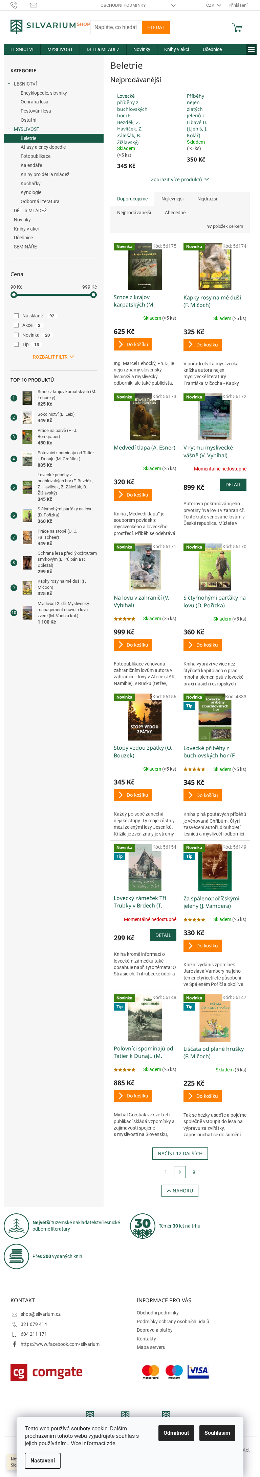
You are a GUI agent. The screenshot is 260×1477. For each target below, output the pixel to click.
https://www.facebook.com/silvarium (60, 1344)
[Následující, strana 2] (180, 1172)
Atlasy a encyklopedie (43, 147)
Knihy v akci (26, 229)
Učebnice (23, 237)
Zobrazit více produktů (176, 179)
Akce (31, 325)
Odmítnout (176, 1433)
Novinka (36, 335)
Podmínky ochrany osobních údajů (173, 1321)
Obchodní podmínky (123, 5)
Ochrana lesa (34, 101)
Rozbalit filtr (50, 357)
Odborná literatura (40, 201)
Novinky (22, 219)
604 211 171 (34, 1334)
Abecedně (175, 212)
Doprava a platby (155, 1330)
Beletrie (28, 138)
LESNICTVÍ (25, 84)
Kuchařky (31, 183)
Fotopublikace (35, 156)
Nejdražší (207, 198)
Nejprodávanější (134, 212)
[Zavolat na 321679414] (20, 4)
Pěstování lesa (36, 111)
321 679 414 (34, 1324)
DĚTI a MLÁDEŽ (30, 210)
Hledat (156, 27)
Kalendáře (31, 165)
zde (111, 1443)
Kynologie (31, 192)
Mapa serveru (151, 1347)
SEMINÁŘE (25, 246)
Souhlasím (217, 1433)
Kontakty (146, 1338)
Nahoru (183, 1190)
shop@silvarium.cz (41, 1314)
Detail (233, 484)
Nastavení (42, 1460)
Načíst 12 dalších (180, 1153)
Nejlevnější (172, 198)
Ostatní (28, 120)
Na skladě (38, 315)
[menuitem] (22, 49)
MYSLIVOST (26, 129)
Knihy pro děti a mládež (45, 174)
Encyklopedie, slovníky (44, 93)
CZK (210, 5)
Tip (30, 344)
